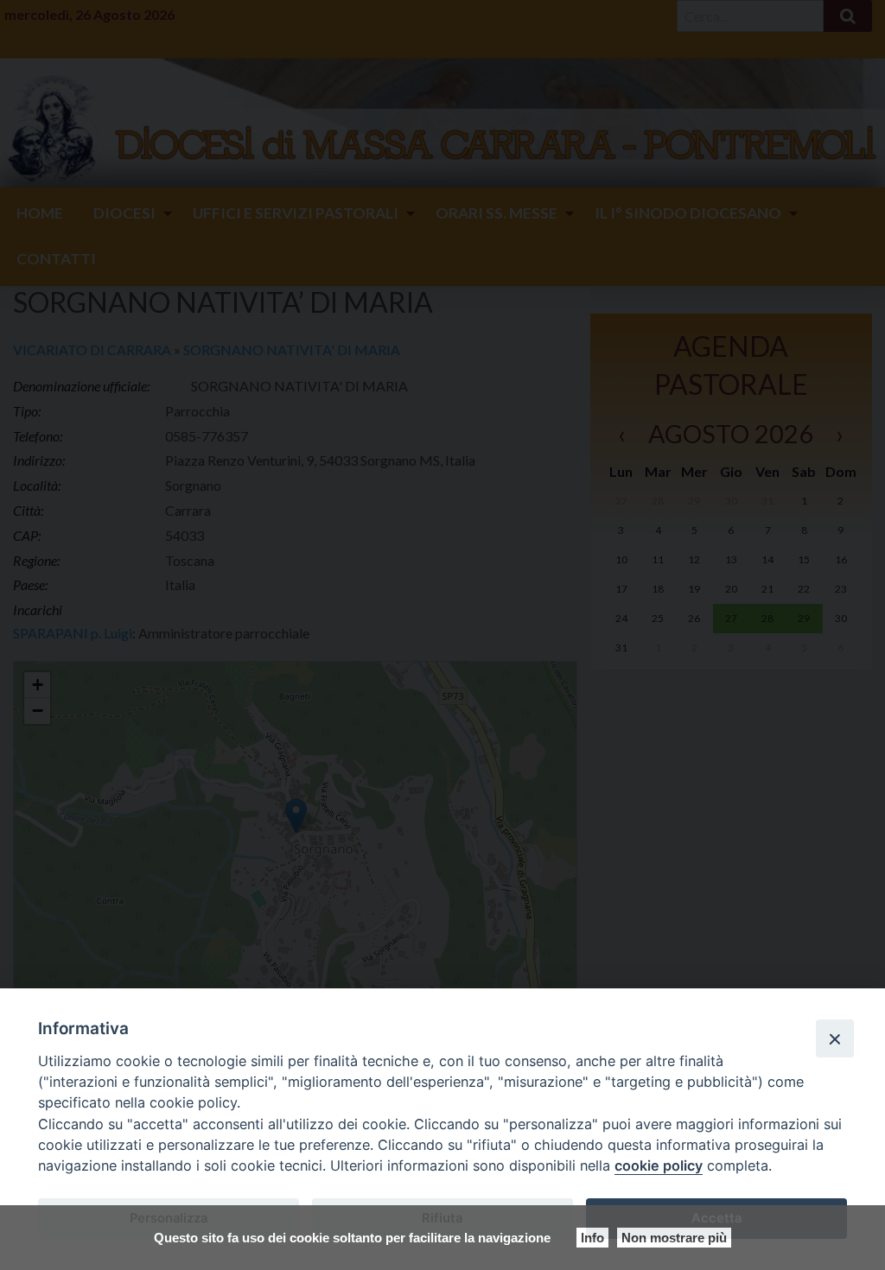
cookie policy (658, 1165)
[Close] (835, 1038)
